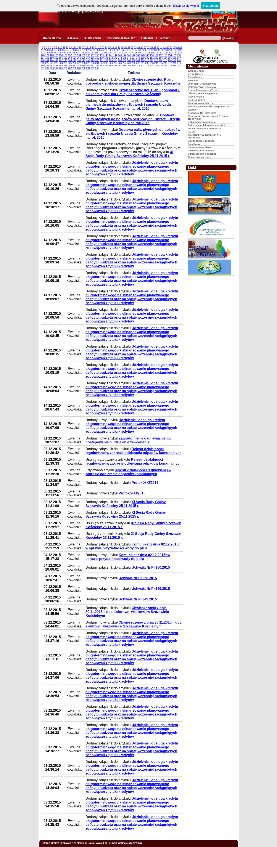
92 (42, 52)
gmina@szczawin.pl (130, 843)
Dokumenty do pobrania (202, 122)
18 (86, 47)
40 (158, 47)
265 (111, 65)
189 (47, 60)
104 (87, 52)
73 (123, 50)
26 (112, 47)
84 (159, 50)
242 (147, 63)
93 (45, 52)
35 (141, 47)
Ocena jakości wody (199, 157)
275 (156, 65)
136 (88, 55)
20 (93, 47)
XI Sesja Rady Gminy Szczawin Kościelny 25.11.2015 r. (129, 154)
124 (175, 52)
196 (79, 60)
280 (179, 65)
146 (133, 55)
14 (73, 47)
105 (91, 52)
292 (93, 68)
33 (135, 47)
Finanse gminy (196, 100)
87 (168, 50)
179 (143, 57)
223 (61, 63)
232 (102, 63)
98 (61, 52)
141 (111, 55)
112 (122, 52)
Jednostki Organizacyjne (202, 83)
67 (103, 50)
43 (167, 47)
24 (106, 47)
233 (106, 63)
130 (61, 55)
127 (47, 55)
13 (70, 47)
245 (161, 63)
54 (61, 50)
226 (74, 63)
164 (74, 57)
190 (52, 60)
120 (157, 52)
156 (179, 55)
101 (73, 52)
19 (90, 47)
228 (83, 63)
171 (106, 57)
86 (165, 50)
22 (99, 47)
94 (48, 52)
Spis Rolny (194, 144)
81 (149, 50)
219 (43, 63)
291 (88, 68)
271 (138, 65)
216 (170, 60)
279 (174, 65)
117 (144, 52)
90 (178, 50)
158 (47, 57)
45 (174, 47)
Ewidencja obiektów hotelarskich (206, 125)
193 (65, 60)
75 (129, 50)
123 (171, 52)
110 (114, 52)
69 (110, 50)
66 (100, 50)
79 (142, 50)
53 (58, 50)
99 (64, 52)
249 (179, 63)
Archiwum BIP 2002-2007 (202, 113)
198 (88, 60)
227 (79, 63)
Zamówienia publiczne (201, 103)
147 (138, 55)
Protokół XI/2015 (145, 482)
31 (128, 47)
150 (152, 55)
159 (52, 57)
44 (171, 47)
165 (79, 57)
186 (174, 57)
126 (43, 55)
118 (148, 52)
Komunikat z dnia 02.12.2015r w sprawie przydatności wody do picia (132, 546)
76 (133, 50)
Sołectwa (193, 80)
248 (174, 63)
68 (107, 50)
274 (152, 65)
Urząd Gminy (195, 74)
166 (83, 57)
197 (83, 60)
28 (119, 47)
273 (147, 65)
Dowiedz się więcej (186, 5)
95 (51, 52)
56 (68, 50)
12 (67, 47)
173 (115, 57)
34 (138, 47)
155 (174, 55)
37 (148, 47)
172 (111, 57)
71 (116, 50)
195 (74, 60)
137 (93, 55)
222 (56, 63)
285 (61, 68)
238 (129, 63)
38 (151, 47)
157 (43, 57)
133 (74, 55)
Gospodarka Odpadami (201, 141)
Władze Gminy (196, 70)
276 (161, 65)
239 (133, 63)
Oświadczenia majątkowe (202, 93)
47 (180, 47)
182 (156, 57)
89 (175, 50)
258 (79, 65)
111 (118, 52)
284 (56, 68)
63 (90, 50)
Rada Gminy (195, 77)
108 (105, 52)
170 (102, 57)
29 (122, 47)
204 (115, 60)
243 (152, 63)
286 (65, 68)
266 (115, 65)
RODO (191, 131)
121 (162, 52)
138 (97, 55)
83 (155, 50)
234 (111, 63)
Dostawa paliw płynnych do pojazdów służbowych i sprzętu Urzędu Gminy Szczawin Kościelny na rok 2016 (128, 104)
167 (88, 57)
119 (153, 52)
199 (93, 60)
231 (97, 63)
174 (120, 57)
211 (147, 60)
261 (93, 65)
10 (61, 47)
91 (181, 50)
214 (161, 60)
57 (71, 50)
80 (146, 50)
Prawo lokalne (196, 96)
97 (58, 52)
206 (124, 60)
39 (154, 47)
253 (56, 65)
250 (43, 65)
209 (138, 60)
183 (161, 57)
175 (124, 57)
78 (139, 50)
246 (165, 63)
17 (83, 47)
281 (43, 68)
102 (78, 52)
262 (97, 65)
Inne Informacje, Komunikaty (204, 128)
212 (151, 60)
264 (106, 65)
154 (170, 55)
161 (61, 57)
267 (120, 65)
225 (70, 63)
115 (135, 52)
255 (65, 65)
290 (83, 68)
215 (165, 60)
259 (83, 65)
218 (179, 60)
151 (156, 55)
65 (97, 50)
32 (132, 47)
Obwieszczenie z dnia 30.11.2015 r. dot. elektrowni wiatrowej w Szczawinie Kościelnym (127, 612)
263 (102, 65)
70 (113, 50)
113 (127, 52)
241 (143, 63)
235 (115, 63)
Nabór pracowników (199, 147)
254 (61, 65)
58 (74, 50)
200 (97, 60)
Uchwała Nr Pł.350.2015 (151, 567)
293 (97, 68)
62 (87, 50)
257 (74, 65)
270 (133, 65)
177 (133, 57)
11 (64, 47)
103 (82, 52)
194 (70, 60)
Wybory (192, 109)
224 (65, 63)
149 (147, 55)
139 (102, 55)
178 (138, 57)
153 (165, 55)
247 (170, 63)
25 (109, 47)
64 (94, 50)
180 (147, 57)
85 (162, 50)
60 (81, 50)
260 (88, 65)
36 (145, 47)
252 (52, 65)
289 (79, 68)
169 (97, 57)
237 (124, 63)
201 (102, 60)
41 (161, 47)
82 (152, 50)
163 (70, 57)
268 (124, 65)
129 (56, 55)
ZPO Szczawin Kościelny (202, 87)
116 (140, 52)
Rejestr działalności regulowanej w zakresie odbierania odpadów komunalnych (133, 451)
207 (129, 60)
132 (70, 55)
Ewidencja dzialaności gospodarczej (208, 106)
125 (180, 52)
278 (170, 65)
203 (111, 60)
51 (51, 50)
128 (52, 55)
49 (45, 50)
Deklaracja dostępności (201, 150)
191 (56, 60)
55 (64, 50)
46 (177, 47)
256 (70, 65)
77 (136, 50)
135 (83, 55)
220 (47, 63)
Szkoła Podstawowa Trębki (203, 90)
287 (70, 68)
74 (126, 50)
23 (102, 47)
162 (65, 57)
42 (164, 47)
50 (48, 50)
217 (174, 60)
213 (156, 60)
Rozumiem (210, 5)
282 (47, 68)
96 (55, 52)
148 (143, 55)
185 (170, 57)
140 (106, 55)
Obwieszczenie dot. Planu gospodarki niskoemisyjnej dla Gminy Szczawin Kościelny (133, 81)
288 (74, 68)
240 (138, 63)
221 (52, 63)
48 (42, 50)
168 (93, 57)
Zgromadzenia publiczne (202, 153)
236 (120, 63)
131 (65, 55)
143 (120, 55)
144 (124, 55)
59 (77, 50)
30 (125, 47)
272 (143, 65)
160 (56, 57)
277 (165, 65)
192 (61, 60)
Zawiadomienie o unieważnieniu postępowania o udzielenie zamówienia (128, 440)
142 (115, 55)
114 (131, 52)
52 (55, 50)
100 (69, 52)
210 (143, 60)
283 (52, 68)
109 (109, 52)
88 (172, 50)
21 (96, 47)
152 (161, 55)
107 (100, 52)
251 (47, 65)
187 (179, 57)
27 (115, 47)
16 (80, 47)
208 (133, 60)
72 (120, 50)
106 (96, 52)
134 (79, 55)
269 (129, 65)
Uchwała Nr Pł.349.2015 (151, 588)
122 (166, 52)
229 (88, 63)
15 (77, 47)
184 (165, 57)
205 (120, 60)
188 (43, 60)
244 (156, 63)
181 (152, 57)
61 (84, 50)
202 (106, 60)
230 (93, 63)
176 (129, 57)
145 (129, 55)
